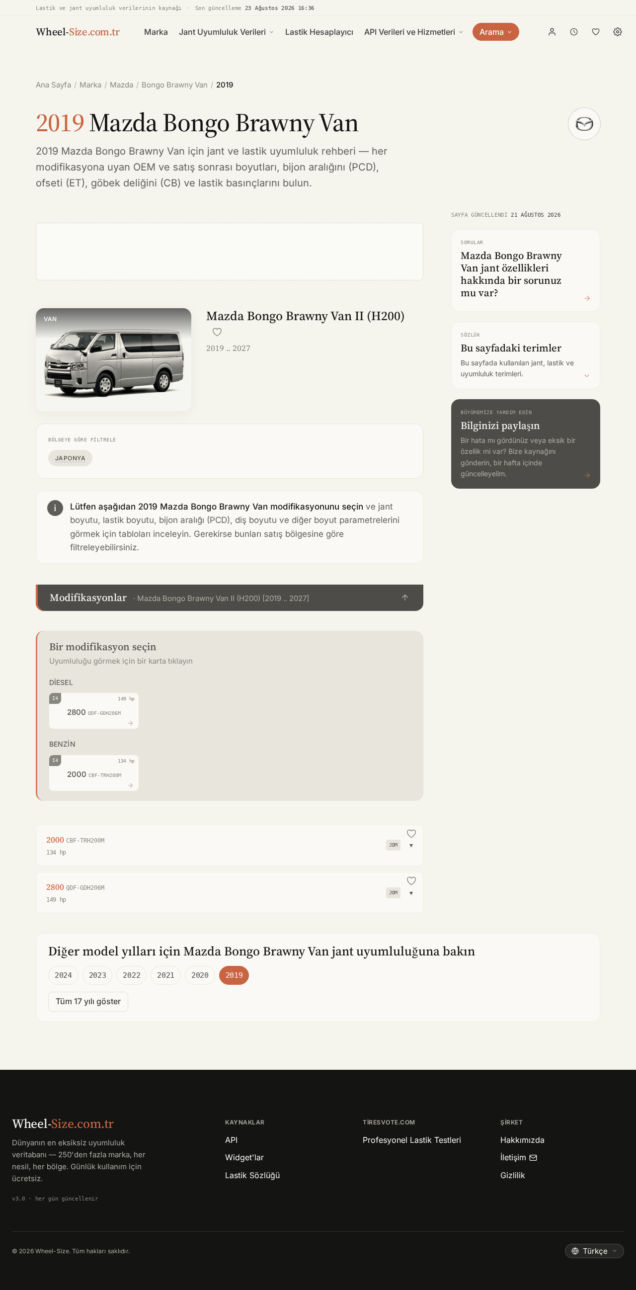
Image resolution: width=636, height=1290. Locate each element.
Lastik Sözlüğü (252, 1175)
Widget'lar (244, 1157)
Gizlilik (512, 1175)
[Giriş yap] (552, 32)
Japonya (70, 458)
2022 (131, 975)
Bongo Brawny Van (175, 84)
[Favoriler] (596, 32)
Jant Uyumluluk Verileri (222, 32)
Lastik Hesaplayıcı (319, 32)
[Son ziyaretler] (574, 32)
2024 (63, 975)
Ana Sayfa (53, 84)
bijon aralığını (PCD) (329, 167)
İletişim (513, 1157)
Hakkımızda (522, 1140)
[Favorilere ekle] (217, 332)
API (231, 1140)
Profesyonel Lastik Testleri (412, 1140)
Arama (491, 32)
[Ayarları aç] (618, 32)
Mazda (121, 84)
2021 (165, 975)
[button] (229, 598)
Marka (156, 32)
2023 (97, 975)
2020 (200, 975)
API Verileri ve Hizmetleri (409, 32)
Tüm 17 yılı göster (88, 1001)
